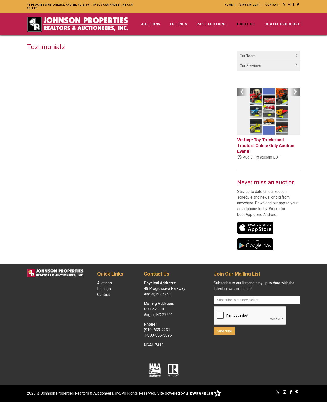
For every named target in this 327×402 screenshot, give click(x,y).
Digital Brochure (282, 24)
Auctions (150, 24)
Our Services (250, 65)
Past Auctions (212, 24)
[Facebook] (294, 4)
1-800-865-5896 (158, 335)
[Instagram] (289, 4)
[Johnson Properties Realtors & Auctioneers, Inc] (77, 23)
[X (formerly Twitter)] (284, 4)
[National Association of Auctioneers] (155, 370)
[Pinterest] (298, 4)
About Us (245, 24)
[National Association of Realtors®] (173, 370)
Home (229, 4)
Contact (272, 4)
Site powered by (171, 393)
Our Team (247, 56)
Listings (178, 24)
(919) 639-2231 (249, 4)
